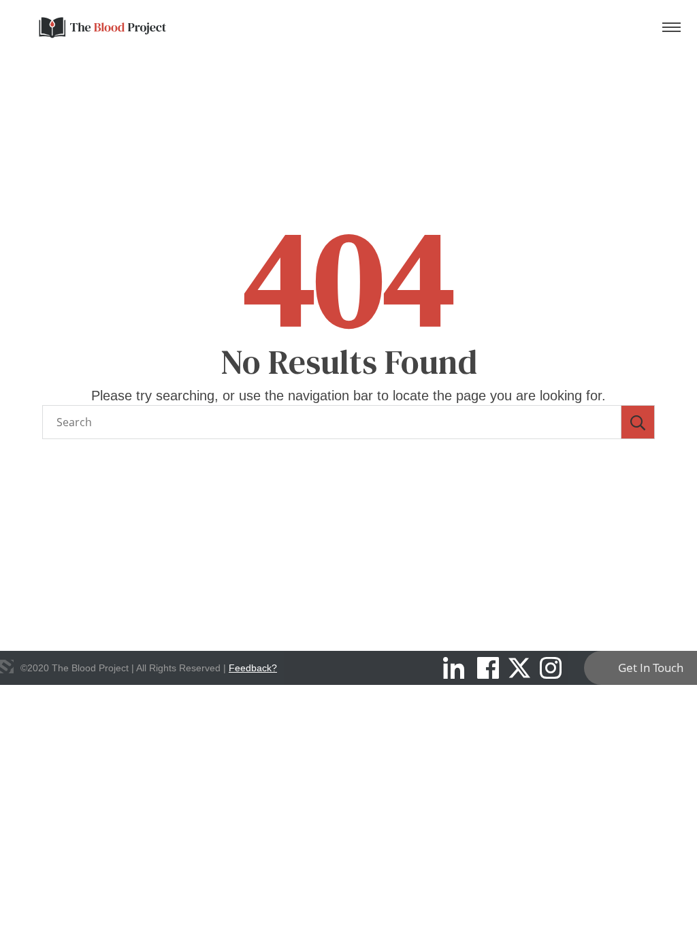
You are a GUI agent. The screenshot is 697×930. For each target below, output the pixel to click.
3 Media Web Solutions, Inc (7, 666)
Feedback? (253, 668)
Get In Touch (650, 667)
